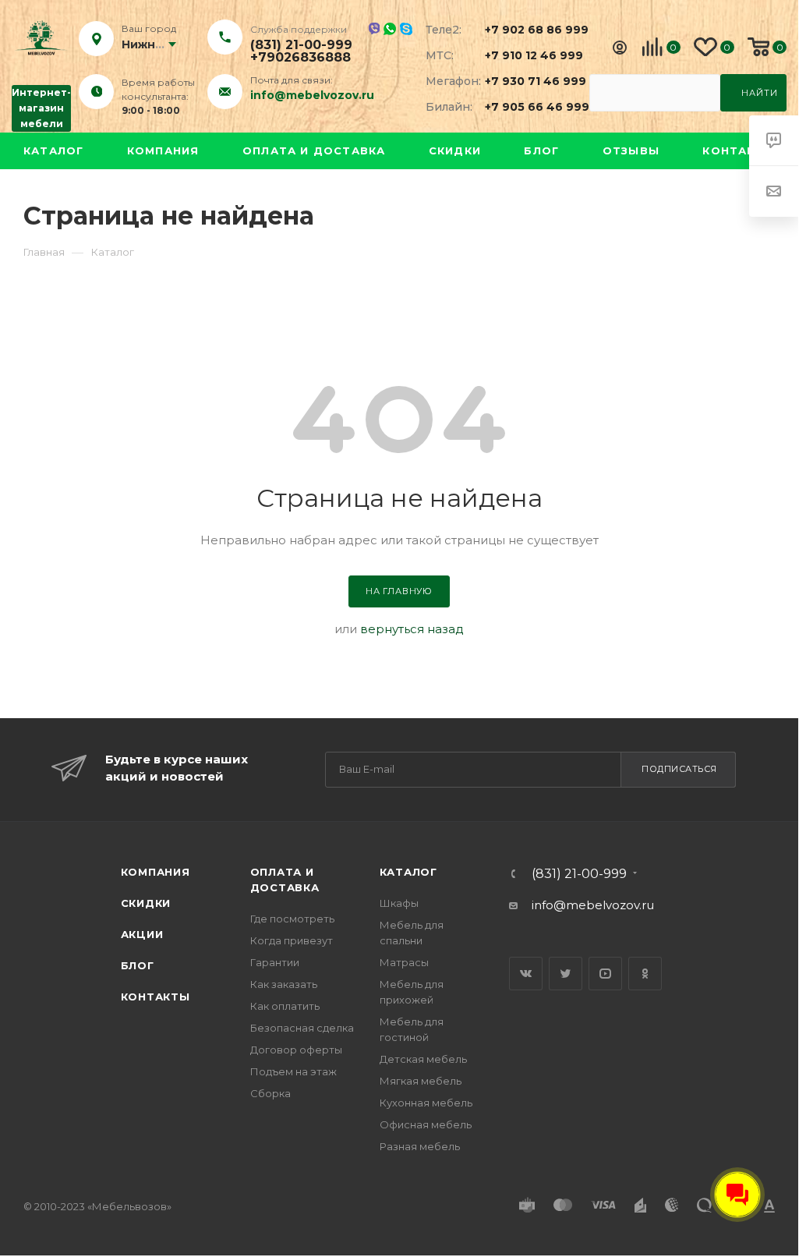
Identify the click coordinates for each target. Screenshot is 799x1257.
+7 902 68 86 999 (528, 29)
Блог (541, 150)
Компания (163, 150)
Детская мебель (423, 1059)
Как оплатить (285, 1006)
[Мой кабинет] (620, 49)
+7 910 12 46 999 (528, 55)
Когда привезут (291, 940)
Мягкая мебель (420, 1081)
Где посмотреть (292, 918)
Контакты (738, 150)
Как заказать (283, 984)
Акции (142, 934)
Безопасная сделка (302, 1028)
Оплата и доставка (313, 150)
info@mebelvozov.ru (312, 95)
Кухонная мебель (426, 1102)
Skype (406, 29)
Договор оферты (296, 1049)
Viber (374, 28)
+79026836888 (300, 57)
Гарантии (274, 962)
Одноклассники (645, 973)
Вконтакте (526, 973)
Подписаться (679, 768)
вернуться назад (412, 628)
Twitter (565, 973)
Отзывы (631, 150)
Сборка (270, 1093)
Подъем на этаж (293, 1071)
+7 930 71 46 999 (528, 81)
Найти (759, 92)
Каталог (53, 150)
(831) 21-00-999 (301, 45)
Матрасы (404, 962)
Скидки (455, 150)
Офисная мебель (426, 1124)
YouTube (605, 973)
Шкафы (399, 903)
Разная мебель (420, 1146)
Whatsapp (390, 29)
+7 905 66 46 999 (528, 106)
